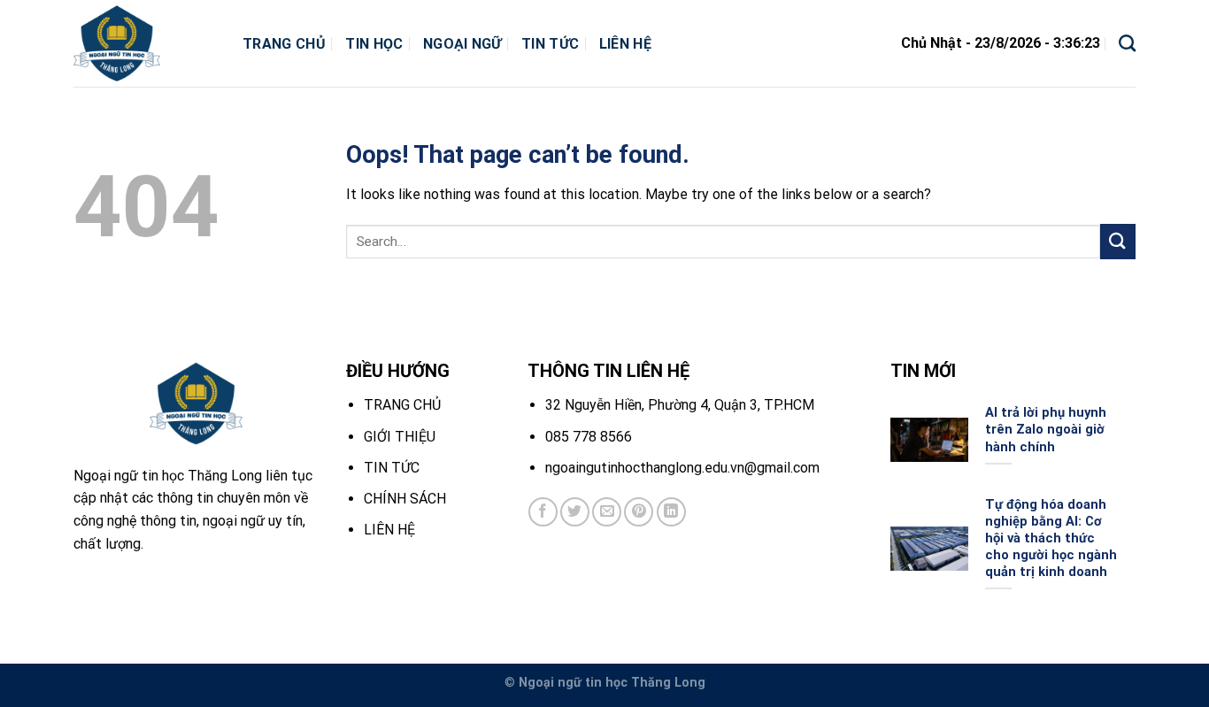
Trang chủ (284, 43)
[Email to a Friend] (606, 511)
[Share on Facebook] (543, 511)
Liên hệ (625, 43)
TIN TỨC (392, 467)
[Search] (1127, 43)
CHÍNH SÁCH (405, 498)
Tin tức (550, 43)
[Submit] (1118, 241)
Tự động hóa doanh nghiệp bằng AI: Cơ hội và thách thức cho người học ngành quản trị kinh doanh (1051, 538)
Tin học (374, 43)
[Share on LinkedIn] (671, 511)
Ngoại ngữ (462, 43)
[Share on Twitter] (574, 511)
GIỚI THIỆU (399, 436)
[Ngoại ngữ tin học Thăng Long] (144, 43)
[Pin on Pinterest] (638, 511)
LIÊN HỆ (389, 529)
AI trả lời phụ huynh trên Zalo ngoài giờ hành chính (1045, 429)
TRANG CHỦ (402, 404)
